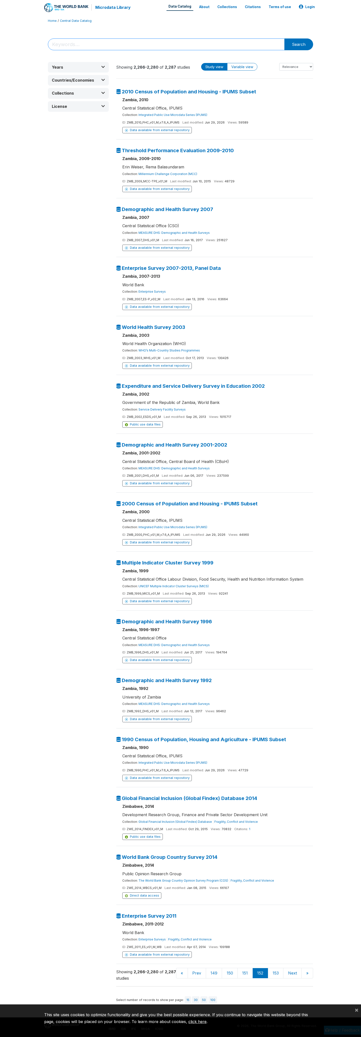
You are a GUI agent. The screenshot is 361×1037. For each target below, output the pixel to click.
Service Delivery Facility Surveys (162, 409)
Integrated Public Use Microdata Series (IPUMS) (173, 115)
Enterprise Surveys (152, 291)
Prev (196, 973)
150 (230, 973)
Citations (253, 7)
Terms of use (280, 7)
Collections (227, 7)
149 (213, 973)
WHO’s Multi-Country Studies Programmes (169, 350)
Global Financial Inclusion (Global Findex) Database (175, 822)
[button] (78, 67)
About (204, 7)
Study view (214, 67)
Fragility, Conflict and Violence (236, 822)
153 (276, 973)
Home (52, 21)
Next (292, 973)
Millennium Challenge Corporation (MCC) (168, 174)
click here (197, 1021)
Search (298, 44)
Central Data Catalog (76, 21)
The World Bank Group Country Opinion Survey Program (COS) (183, 880)
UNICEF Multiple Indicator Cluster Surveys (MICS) (174, 586)
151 (245, 973)
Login (310, 7)
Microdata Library (113, 7)
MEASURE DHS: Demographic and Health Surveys (174, 233)
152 (260, 973)
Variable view (242, 67)
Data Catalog (179, 6)
